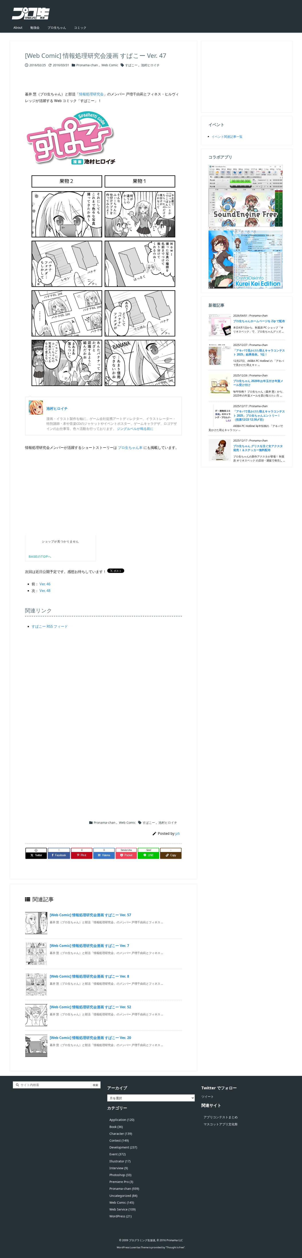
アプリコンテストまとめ (221, 1117)
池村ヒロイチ (150, 65)
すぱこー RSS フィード (50, 626)
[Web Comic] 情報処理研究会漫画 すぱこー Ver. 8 (89, 976)
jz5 (177, 833)
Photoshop (120, 1175)
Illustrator (119, 1161)
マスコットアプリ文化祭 (221, 1124)
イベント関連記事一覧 (227, 136)
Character (120, 1133)
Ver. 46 (45, 584)
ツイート (207, 1096)
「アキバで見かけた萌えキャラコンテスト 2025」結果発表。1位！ (259, 352)
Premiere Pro (121, 1182)
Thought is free (175, 1247)
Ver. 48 (45, 590)
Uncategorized (123, 1196)
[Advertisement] (103, 687)
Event (117, 1154)
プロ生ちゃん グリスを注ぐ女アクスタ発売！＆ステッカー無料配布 (258, 448)
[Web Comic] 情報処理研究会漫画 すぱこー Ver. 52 (90, 1007)
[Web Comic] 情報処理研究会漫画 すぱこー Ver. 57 (90, 914)
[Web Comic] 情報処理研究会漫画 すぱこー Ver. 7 (89, 945)
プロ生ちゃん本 (130, 447)
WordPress (120, 1216)
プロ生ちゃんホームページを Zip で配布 (259, 321)
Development (123, 1147)
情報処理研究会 (91, 94)
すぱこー (131, 65)
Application (121, 1120)
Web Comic (109, 65)
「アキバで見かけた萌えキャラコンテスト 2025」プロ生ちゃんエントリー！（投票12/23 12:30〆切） (259, 415)
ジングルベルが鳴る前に (135, 428)
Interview (118, 1168)
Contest (119, 1140)
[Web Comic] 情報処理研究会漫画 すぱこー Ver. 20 (90, 1037)
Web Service (122, 1209)
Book (116, 1127)
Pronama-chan (87, 65)
